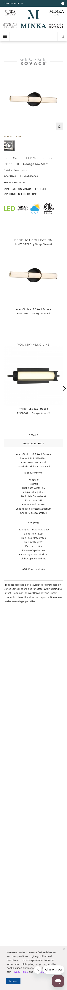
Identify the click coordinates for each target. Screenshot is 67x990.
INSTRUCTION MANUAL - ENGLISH (26, 188)
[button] (64, 948)
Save (10, 73)
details (33, 435)
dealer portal (13, 3)
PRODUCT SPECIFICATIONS (21, 193)
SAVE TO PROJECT (14, 136)
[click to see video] (9, 146)
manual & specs (33, 443)
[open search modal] (62, 36)
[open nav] (4, 36)
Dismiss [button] (13, 981)
